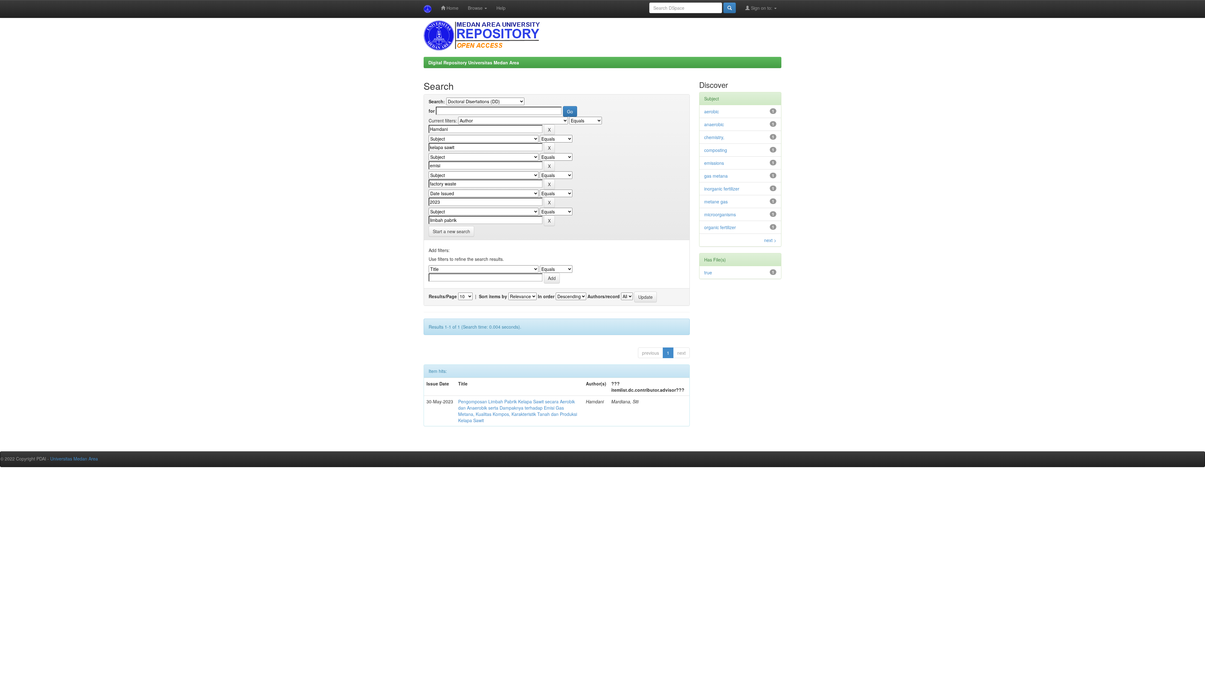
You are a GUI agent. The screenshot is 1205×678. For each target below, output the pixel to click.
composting (715, 150)
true (708, 272)
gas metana (716, 176)
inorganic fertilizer (721, 189)
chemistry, (714, 137)
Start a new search (451, 231)
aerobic (711, 111)
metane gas (716, 201)
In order (546, 296)
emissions (714, 163)
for (432, 111)
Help (501, 8)
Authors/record (603, 296)
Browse (476, 8)
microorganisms (720, 214)
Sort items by (493, 296)
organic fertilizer (720, 227)
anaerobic (714, 124)
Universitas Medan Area (74, 458)
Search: (437, 101)
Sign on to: (762, 8)
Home (451, 8)
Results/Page (443, 296)
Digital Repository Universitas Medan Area (473, 62)
